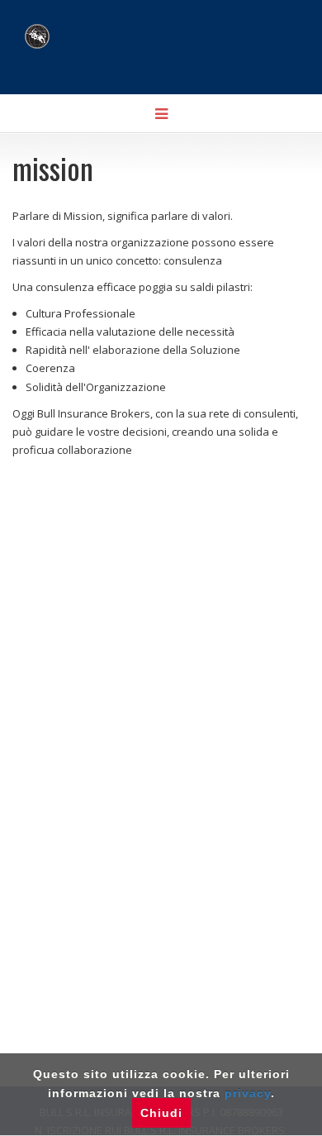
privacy (248, 1093)
